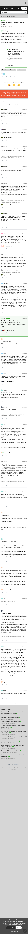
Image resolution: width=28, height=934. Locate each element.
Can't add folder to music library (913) (10, 721)
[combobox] (14, 12)
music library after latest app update (10, 717)
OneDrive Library (21, 69)
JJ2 (4, 646)
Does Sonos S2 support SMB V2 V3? (10, 741)
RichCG (5, 390)
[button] (1, 8)
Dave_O (5, 233)
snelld (4, 353)
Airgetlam (5, 109)
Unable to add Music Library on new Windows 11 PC (14, 737)
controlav (5, 146)
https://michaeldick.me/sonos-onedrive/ (17, 324)
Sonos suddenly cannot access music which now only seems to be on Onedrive (13, 712)
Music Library (5, 69)
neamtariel (5, 283)
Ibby (4, 339)
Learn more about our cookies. (16, 924)
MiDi (4, 318)
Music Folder (13, 69)
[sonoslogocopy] (14, 3)
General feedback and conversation (9, 752)
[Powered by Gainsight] (14, 765)
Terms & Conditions (7, 767)
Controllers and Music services (9, 16)
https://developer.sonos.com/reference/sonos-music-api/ (14, 194)
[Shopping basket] (25, 3)
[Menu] (2, 3)
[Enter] (2, 12)
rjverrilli (4, 424)
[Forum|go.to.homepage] (11, 8)
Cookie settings (16, 767)
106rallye (5, 129)
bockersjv (5, 513)
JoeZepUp (5, 31)
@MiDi (2, 392)
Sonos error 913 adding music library (10, 750)
